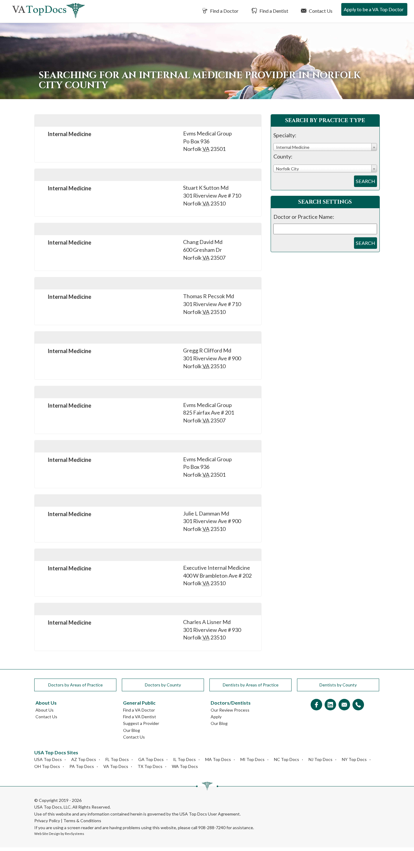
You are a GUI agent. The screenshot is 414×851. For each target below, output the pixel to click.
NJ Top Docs (320, 759)
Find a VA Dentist (139, 716)
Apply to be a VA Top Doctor (374, 9)
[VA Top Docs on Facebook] (316, 705)
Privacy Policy (47, 820)
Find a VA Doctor (139, 710)
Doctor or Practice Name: (303, 216)
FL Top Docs (117, 759)
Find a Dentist (273, 11)
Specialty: (284, 135)
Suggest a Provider (141, 723)
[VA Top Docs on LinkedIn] (330, 705)
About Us (44, 710)
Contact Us (320, 11)
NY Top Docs (354, 759)
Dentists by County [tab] (338, 684)
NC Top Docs (286, 759)
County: (282, 156)
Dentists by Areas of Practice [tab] (251, 684)
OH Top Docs (47, 766)
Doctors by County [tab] (163, 684)
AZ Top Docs (83, 759)
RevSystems (74, 834)
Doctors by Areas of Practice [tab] (75, 684)
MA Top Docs (218, 759)
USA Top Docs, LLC (52, 806)
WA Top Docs (185, 766)
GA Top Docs (151, 759)
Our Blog (131, 730)
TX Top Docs (150, 766)
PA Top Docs (81, 766)
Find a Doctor (224, 11)
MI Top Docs (252, 759)
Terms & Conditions (82, 820)
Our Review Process (230, 710)
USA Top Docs (48, 759)
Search (365, 181)
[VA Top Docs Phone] (358, 705)
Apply (216, 716)
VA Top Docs (115, 766)
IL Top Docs (184, 759)
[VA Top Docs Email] (344, 705)
